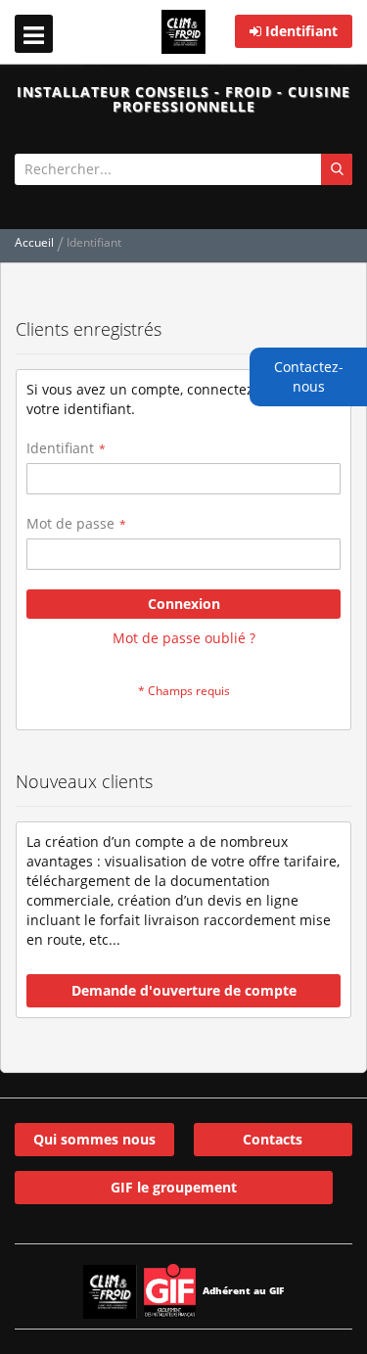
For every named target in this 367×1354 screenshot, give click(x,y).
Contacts (272, 1139)
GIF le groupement (174, 1187)
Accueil (36, 242)
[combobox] (183, 169)
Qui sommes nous (94, 1139)
